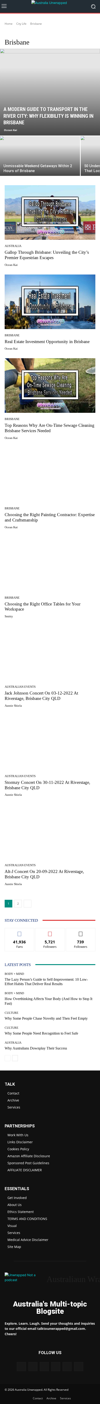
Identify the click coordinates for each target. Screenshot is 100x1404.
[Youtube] (78, 1366)
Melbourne (71, 33)
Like (19, 931)
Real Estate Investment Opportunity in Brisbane (47, 341)
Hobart (55, 33)
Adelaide (12, 33)
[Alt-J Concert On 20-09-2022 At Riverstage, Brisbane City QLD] (50, 831)
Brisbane (12, 335)
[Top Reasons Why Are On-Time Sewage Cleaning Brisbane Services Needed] (50, 385)
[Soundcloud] (55, 1366)
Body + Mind (14, 973)
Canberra (27, 33)
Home (9, 24)
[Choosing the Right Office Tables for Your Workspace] (50, 564)
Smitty (9, 616)
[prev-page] (7, 1058)
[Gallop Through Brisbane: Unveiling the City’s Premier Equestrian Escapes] (50, 212)
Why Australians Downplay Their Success (36, 1048)
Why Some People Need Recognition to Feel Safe (41, 1033)
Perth (86, 33)
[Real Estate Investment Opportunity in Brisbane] (50, 302)
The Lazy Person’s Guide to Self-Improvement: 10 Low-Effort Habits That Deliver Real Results (46, 981)
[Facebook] (21, 1366)
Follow (50, 931)
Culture (11, 1012)
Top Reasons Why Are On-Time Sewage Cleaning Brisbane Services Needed (49, 428)
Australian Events (20, 686)
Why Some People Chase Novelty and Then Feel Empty (46, 1018)
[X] (67, 1366)
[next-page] (27, 903)
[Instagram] (32, 1366)
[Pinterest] (44, 1366)
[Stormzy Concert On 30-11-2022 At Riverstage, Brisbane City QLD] (50, 742)
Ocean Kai (10, 130)
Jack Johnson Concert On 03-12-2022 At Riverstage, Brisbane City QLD (41, 696)
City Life (21, 24)
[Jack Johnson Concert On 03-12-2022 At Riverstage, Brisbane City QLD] (50, 653)
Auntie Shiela (13, 705)
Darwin (42, 33)
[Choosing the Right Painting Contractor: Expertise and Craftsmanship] (50, 475)
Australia (13, 245)
